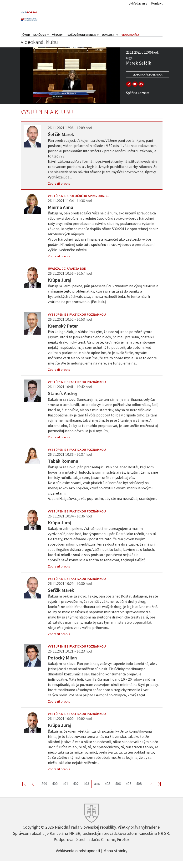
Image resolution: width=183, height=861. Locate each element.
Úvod (26, 34)
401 (65, 783)
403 (86, 783)
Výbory (57, 34)
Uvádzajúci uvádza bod (67, 268)
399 (44, 783)
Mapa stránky (115, 850)
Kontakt (157, 3)
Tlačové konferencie (81, 34)
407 (128, 783)
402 (76, 783)
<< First (26, 783)
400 (55, 783)
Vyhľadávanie (138, 3)
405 (107, 783)
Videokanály (130, 34)
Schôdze (39, 34)
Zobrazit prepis (59, 183)
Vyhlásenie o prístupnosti (78, 850)
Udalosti (109, 34)
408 (139, 783)
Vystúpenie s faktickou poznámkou (77, 314)
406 (118, 783)
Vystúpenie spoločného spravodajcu (79, 196)
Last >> (156, 783)
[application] (70, 75)
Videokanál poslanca (148, 74)
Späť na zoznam (137, 93)
